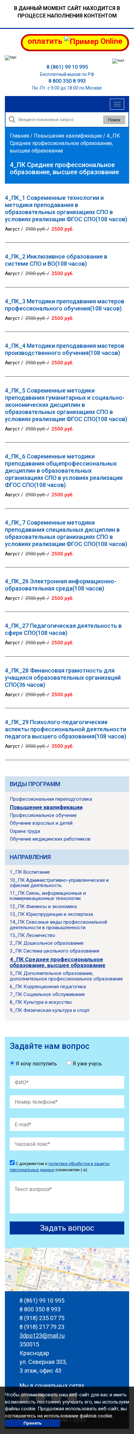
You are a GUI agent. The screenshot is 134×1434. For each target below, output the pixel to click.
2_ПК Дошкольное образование (47, 943)
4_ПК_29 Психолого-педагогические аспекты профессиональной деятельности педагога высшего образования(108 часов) (65, 729)
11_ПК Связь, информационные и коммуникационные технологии (48, 895)
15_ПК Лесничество (32, 935)
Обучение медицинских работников (50, 839)
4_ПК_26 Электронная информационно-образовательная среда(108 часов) (60, 585)
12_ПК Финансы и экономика (43, 906)
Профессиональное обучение (43, 815)
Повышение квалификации (68, 136)
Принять (32, 1423)
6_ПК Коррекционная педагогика (48, 987)
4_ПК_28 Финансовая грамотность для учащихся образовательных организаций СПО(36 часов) (63, 677)
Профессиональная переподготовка (51, 799)
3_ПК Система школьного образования (54, 951)
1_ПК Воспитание (30, 872)
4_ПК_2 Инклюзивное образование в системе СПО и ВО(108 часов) (56, 260)
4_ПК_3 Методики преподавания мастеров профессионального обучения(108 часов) (64, 305)
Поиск (114, 119)
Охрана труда (25, 831)
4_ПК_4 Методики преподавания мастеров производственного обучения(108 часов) (64, 349)
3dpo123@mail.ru (42, 1335)
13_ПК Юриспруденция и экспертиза (51, 914)
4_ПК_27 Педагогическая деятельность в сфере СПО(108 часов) (63, 629)
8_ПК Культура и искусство (41, 1002)
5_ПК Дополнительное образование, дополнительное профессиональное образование (66, 975)
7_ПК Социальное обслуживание (47, 994)
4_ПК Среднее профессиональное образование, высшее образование (57, 962)
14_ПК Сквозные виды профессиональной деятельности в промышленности (58, 924)
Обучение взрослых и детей (41, 823)
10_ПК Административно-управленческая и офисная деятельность (59, 882)
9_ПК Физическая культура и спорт (50, 1010)
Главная (19, 136)
